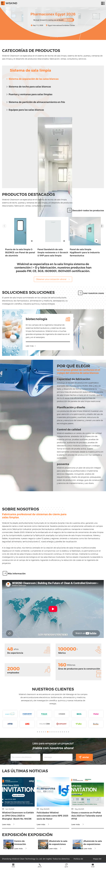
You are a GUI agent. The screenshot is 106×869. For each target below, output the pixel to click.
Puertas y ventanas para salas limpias (30, 94)
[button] (48, 37)
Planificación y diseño (71, 407)
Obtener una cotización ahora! (51, 279)
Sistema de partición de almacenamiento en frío (37, 102)
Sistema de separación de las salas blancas (34, 79)
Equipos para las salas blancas (26, 109)
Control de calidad (69, 429)
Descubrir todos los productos (88, 210)
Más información (17, 573)
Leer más (30, 346)
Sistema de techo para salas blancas (30, 86)
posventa (63, 464)
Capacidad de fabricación (73, 379)
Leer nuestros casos (93, 293)
